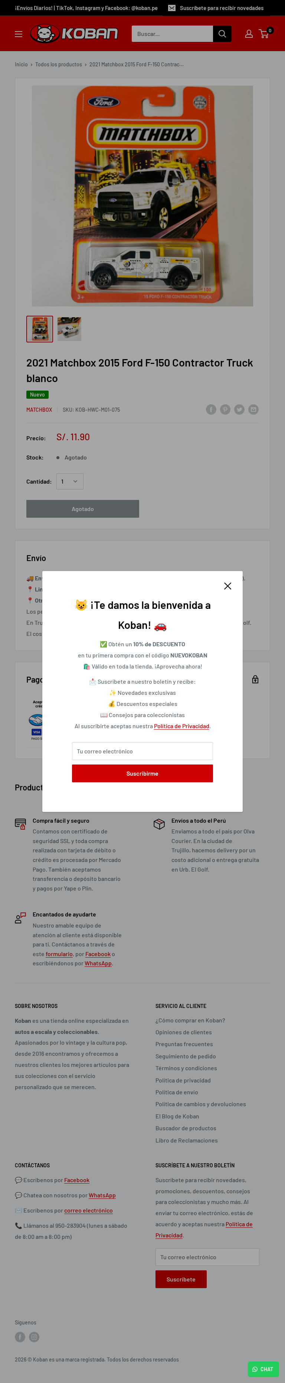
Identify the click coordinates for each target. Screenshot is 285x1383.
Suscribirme (142, 773)
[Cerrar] (228, 585)
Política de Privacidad (181, 725)
